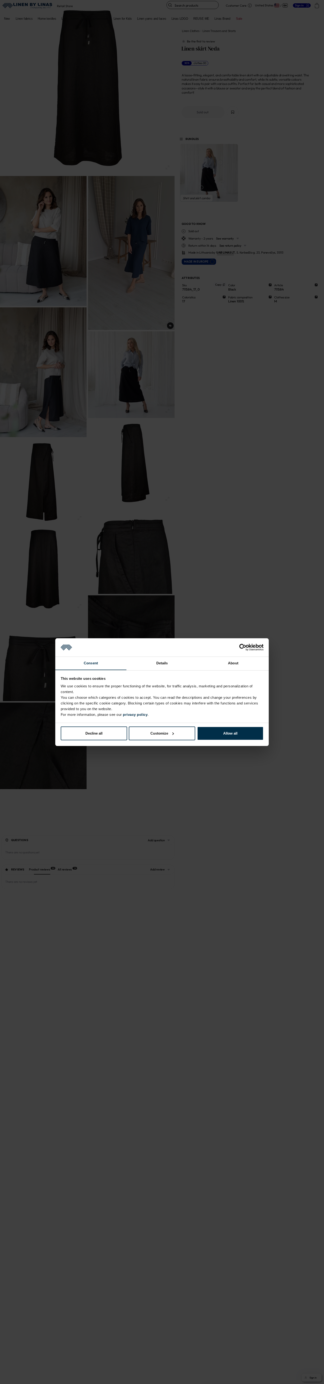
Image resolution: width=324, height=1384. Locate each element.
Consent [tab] (91, 663)
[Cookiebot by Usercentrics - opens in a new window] (243, 647)
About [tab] (233, 663)
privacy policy (135, 714)
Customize (159, 733)
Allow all (230, 733)
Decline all (93, 733)
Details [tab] (162, 663)
